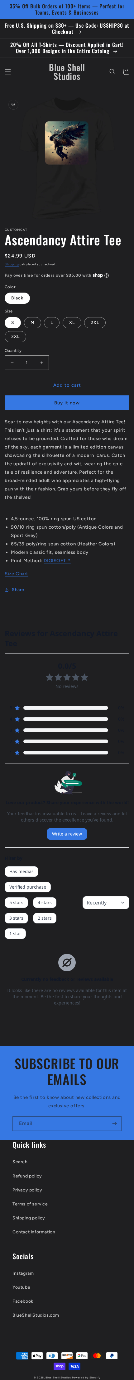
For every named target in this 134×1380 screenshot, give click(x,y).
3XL (15, 336)
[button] (8, 72)
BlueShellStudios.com (35, 1315)
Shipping (12, 264)
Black (17, 298)
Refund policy (27, 1176)
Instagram (23, 1273)
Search (20, 1161)
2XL (95, 322)
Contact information (33, 1232)
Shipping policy (28, 1218)
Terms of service (30, 1204)
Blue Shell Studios (58, 1377)
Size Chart (16, 573)
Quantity (13, 350)
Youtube (21, 1287)
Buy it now (67, 403)
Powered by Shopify (86, 1377)
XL (72, 322)
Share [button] (18, 589)
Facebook (22, 1301)
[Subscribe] (114, 1123)
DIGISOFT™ (57, 560)
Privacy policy (27, 1190)
